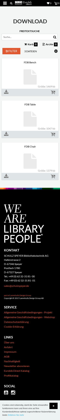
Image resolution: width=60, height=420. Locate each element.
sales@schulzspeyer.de (16, 285)
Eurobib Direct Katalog (16, 370)
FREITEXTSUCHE (30, 31)
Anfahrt (8, 347)
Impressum (10, 351)
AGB (6, 356)
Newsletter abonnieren (16, 365)
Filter (12, 51)
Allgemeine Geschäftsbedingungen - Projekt (28, 312)
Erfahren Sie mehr (16, 415)
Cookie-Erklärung (14, 326)
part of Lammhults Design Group (17, 295)
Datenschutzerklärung (16, 321)
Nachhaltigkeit (12, 361)
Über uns (9, 342)
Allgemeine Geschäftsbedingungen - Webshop (29, 317)
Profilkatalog (11, 375)
